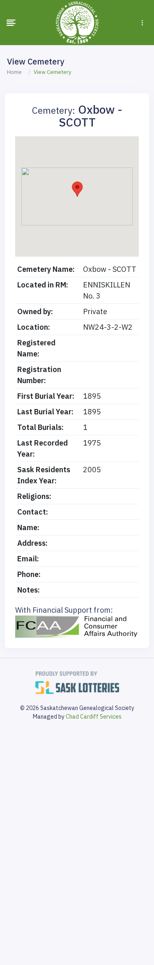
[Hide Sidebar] (11, 22)
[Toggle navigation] (142, 22)
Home (14, 72)
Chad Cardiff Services (94, 716)
